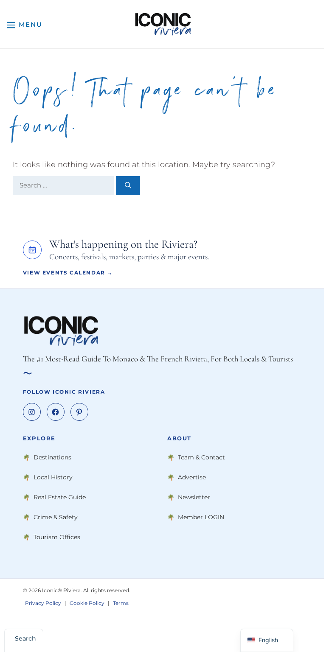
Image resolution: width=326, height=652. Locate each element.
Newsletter (194, 497)
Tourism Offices (57, 537)
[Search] (128, 185)
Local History (53, 477)
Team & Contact (201, 457)
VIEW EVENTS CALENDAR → (68, 272)
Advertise (192, 477)
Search (25, 638)
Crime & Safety (56, 517)
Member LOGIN (201, 517)
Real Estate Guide (60, 497)
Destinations (52, 457)
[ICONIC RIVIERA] (162, 24)
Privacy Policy (43, 603)
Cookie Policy (87, 603)
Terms (121, 603)
